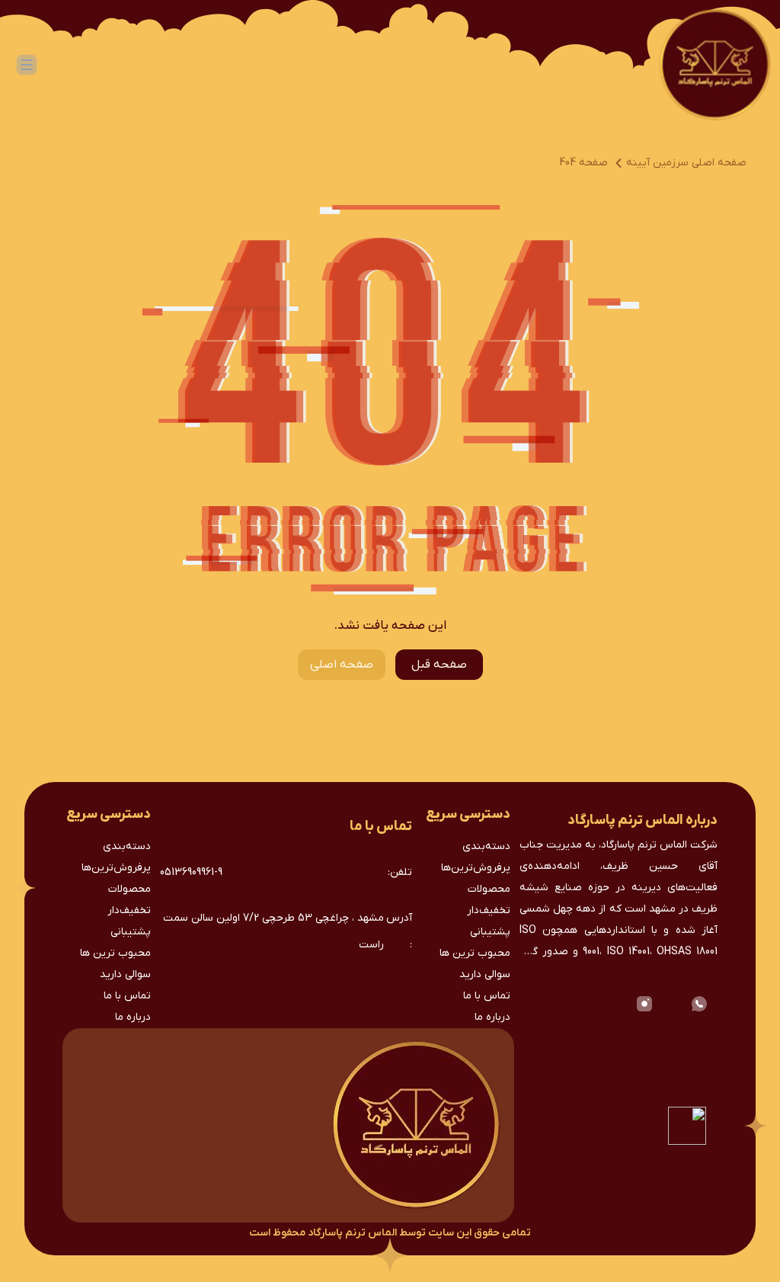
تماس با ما (486, 996)
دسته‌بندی (486, 846)
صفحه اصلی (341, 664)
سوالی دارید (484, 974)
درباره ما (492, 1017)
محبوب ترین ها (475, 953)
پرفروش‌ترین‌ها (475, 868)
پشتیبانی (490, 932)
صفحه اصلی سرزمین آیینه (686, 162)
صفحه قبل (439, 664)
